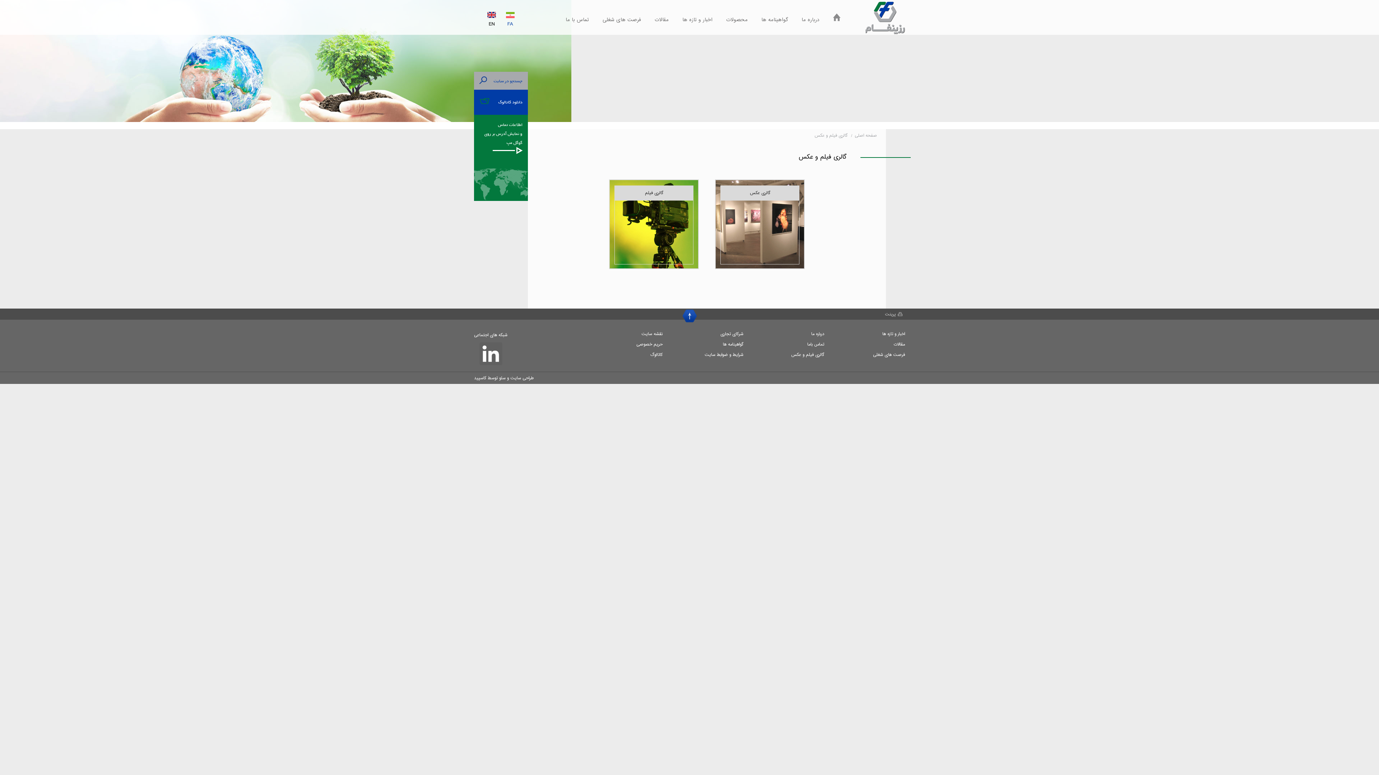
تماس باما (815, 344)
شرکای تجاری (731, 334)
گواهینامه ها (774, 19)
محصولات (737, 19)
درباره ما (810, 19)
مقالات (662, 19)
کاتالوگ (656, 354)
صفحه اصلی (866, 135)
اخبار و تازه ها (697, 19)
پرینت (890, 314)
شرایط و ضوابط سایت (724, 354)
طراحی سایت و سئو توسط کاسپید (504, 378)
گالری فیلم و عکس (807, 354)
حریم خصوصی (649, 344)
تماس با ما (577, 19)
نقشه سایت (652, 334)
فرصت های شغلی (622, 19)
